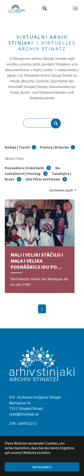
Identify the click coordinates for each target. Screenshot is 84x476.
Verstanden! (42, 466)
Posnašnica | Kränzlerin (25, 167)
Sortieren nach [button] (61, 190)
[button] (20, 147)
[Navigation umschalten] (75, 8)
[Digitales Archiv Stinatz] (17, 8)
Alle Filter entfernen (43, 179)
